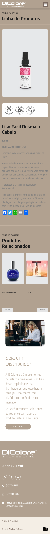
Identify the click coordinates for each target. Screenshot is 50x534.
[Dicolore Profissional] (13, 4)
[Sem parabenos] (30, 110)
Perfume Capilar (16, 289)
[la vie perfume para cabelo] (37, 268)
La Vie (28, 292)
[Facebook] (11, 477)
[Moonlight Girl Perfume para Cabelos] (13, 268)
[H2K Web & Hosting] (45, 529)
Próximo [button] (42, 309)
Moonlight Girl (9, 292)
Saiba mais (5, 300)
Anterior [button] (7, 309)
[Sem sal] (9, 110)
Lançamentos (6, 289)
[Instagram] (4, 477)
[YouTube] (18, 477)
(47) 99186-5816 (12, 494)
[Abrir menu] (45, 4)
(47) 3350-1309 (12, 485)
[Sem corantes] (19, 110)
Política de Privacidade (10, 521)
